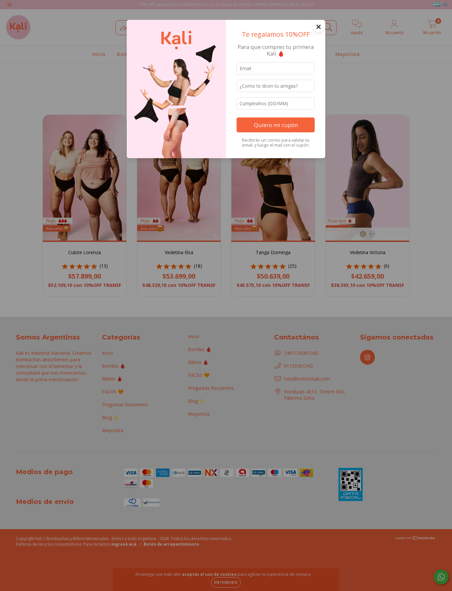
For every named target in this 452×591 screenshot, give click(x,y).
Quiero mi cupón (276, 125)
